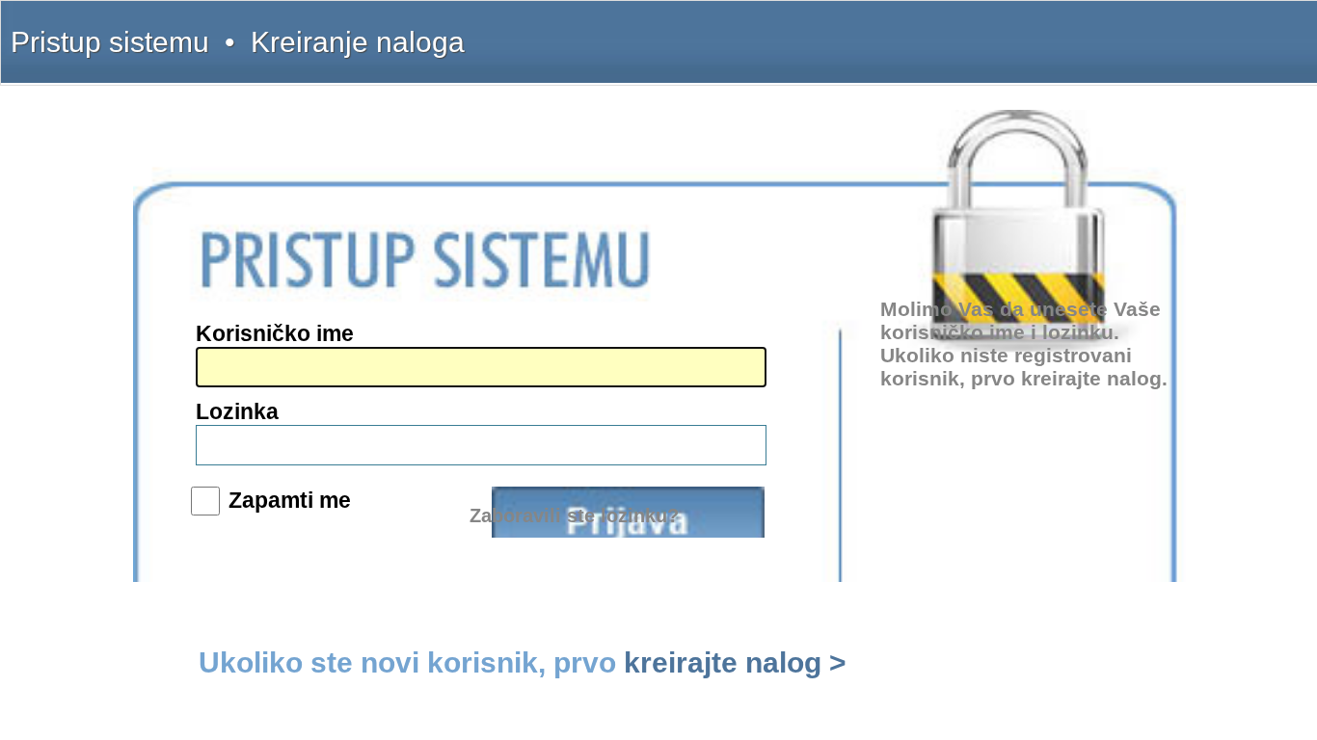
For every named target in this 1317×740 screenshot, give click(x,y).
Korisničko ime (275, 333)
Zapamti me (289, 500)
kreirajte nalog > (735, 662)
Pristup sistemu (110, 42)
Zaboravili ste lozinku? (574, 515)
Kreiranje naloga (358, 42)
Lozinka (237, 411)
